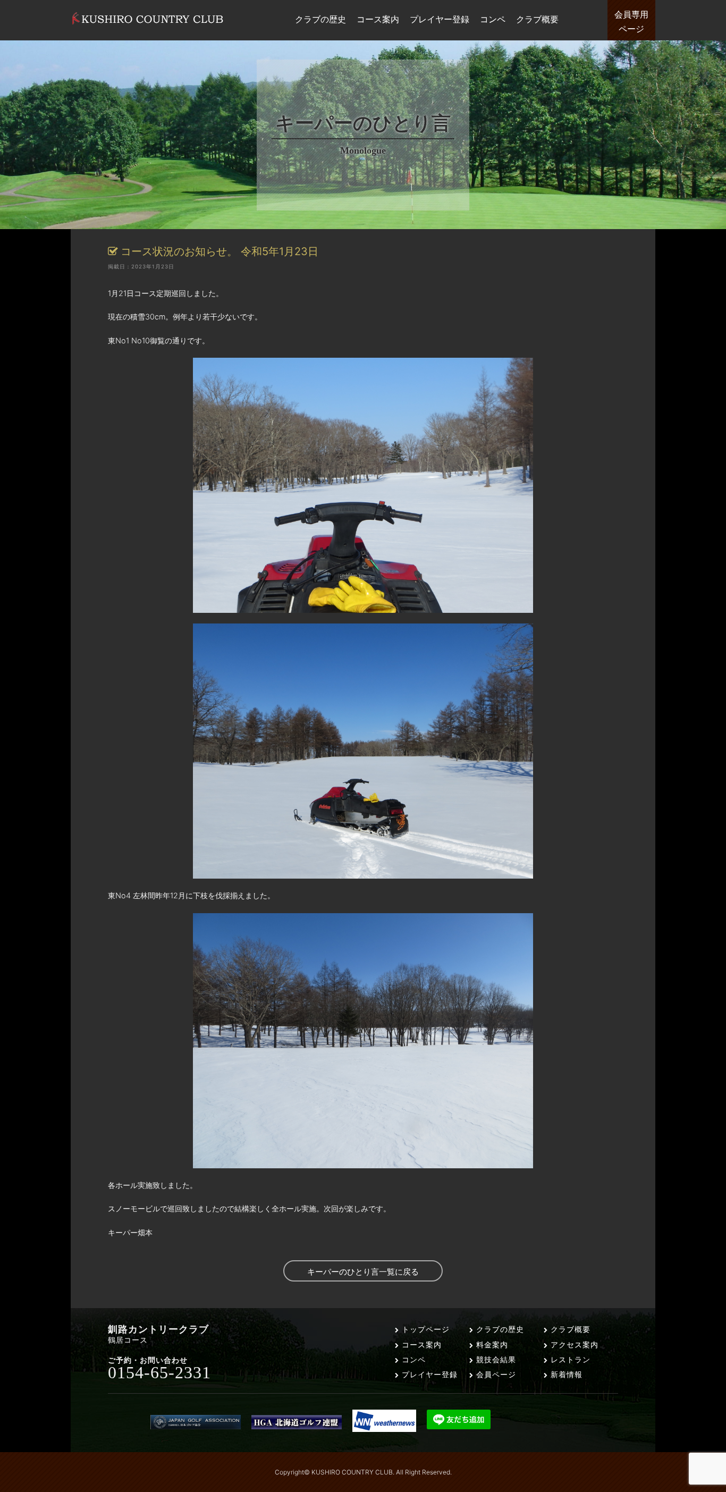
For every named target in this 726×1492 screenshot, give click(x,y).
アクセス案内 (573, 1344)
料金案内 (491, 1344)
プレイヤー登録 (428, 1374)
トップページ (424, 1329)
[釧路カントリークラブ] (147, 24)
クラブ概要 (569, 1329)
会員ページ (495, 1374)
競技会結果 (495, 1359)
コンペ (412, 1359)
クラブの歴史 (499, 1329)
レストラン (569, 1359)
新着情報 (565, 1374)
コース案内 (420, 1344)
